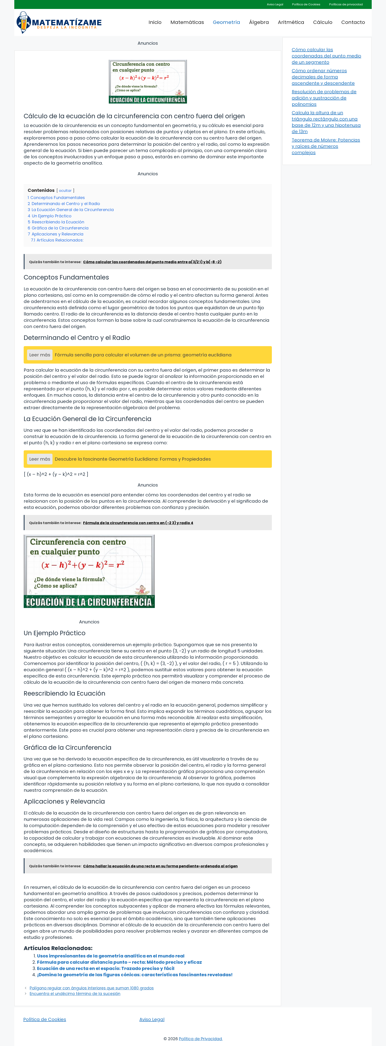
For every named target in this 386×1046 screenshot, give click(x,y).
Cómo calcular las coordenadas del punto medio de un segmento (326, 56)
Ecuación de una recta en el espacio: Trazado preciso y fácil (105, 968)
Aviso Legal (275, 4)
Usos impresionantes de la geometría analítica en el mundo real (111, 956)
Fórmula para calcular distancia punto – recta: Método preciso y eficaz (119, 962)
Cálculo (322, 22)
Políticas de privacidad (346, 4)
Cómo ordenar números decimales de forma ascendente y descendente (323, 77)
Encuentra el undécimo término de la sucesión (75, 993)
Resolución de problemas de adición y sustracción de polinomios (324, 98)
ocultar (65, 190)
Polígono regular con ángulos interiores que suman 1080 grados (92, 988)
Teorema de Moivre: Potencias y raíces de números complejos (326, 146)
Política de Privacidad (200, 1039)
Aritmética (291, 22)
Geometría (226, 22)
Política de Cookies (306, 4)
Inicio (155, 22)
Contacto (353, 22)
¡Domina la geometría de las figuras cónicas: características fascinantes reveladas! (135, 975)
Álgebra (259, 22)
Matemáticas (187, 22)
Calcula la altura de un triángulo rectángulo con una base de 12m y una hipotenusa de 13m (326, 122)
